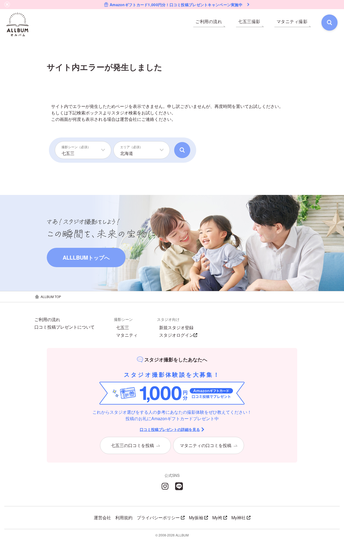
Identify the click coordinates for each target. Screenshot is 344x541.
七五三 (122, 327)
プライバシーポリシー (158, 517)
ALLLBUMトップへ (86, 257)
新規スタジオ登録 (176, 327)
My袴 (217, 517)
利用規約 (123, 517)
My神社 (238, 517)
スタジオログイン (176, 335)
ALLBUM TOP (51, 296)
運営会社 (128, 119)
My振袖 (196, 517)
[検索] (329, 22)
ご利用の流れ (47, 319)
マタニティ (127, 335)
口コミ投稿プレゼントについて (64, 327)
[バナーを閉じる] (7, 5)
